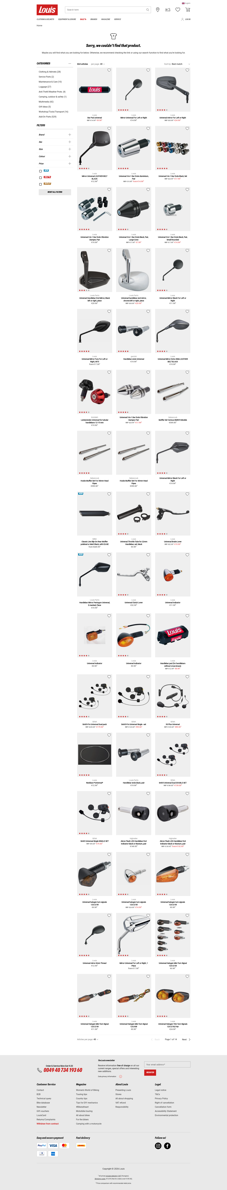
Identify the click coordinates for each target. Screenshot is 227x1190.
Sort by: (167, 64)
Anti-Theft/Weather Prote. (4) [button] (52, 92)
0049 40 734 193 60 (62, 1070)
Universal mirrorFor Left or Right (172, 118)
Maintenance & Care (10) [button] (50, 82)
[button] (186, 3)
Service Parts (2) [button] (46, 77)
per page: (95, 64)
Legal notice (160, 1090)
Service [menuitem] (117, 19)
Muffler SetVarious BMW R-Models (173, 420)
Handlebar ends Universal (133, 359)
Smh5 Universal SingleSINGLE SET (95, 841)
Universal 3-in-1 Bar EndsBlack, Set (173, 176)
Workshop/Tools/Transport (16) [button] (53, 111)
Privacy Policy (161, 1098)
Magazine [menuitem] (105, 19)
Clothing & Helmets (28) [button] (50, 72)
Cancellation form (163, 1107)
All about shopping (124, 1098)
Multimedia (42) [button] (46, 101)
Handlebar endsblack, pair (134, 783)
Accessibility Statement (166, 1111)
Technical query (44, 1098)
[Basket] (187, 10)
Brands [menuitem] (93, 19)
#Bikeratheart (82, 1107)
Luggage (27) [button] (45, 87)
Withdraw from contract (48, 1123)
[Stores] (157, 10)
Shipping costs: (100, 1179)
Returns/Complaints (46, 1119)
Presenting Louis (123, 1090)
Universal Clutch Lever (134, 603)
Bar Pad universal (94, 118)
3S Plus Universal (173, 724)
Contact (40, 1090)
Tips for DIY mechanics (87, 1102)
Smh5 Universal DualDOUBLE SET (173, 783)
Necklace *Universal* (94, 783)
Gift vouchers (43, 1111)
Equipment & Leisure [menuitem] (67, 19)
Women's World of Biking (87, 1090)
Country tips (81, 1098)
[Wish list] (177, 10)
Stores (118, 1094)
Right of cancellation (164, 1102)
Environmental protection (166, 1115)
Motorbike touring (84, 1111)
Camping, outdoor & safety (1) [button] (53, 96)
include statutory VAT (113, 1176)
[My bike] (167, 10)
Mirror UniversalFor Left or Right (133, 118)
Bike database (43, 1102)
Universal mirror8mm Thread (94, 963)
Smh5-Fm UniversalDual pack (94, 724)
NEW (46, 170)
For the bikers (82, 1119)
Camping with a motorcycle (88, 1123)
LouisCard (41, 1115)
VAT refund (120, 1102)
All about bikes (83, 1115)
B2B (38, 1094)
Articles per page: (85, 1039)
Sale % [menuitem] (83, 19)
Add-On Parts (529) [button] (47, 116)
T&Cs (157, 1094)
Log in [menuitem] (187, 19)
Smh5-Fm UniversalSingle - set (133, 724)
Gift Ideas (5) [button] (45, 106)
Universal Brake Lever (173, 542)
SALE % (47, 177)
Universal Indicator (172, 603)
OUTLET (47, 184)
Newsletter (41, 1107)
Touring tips (81, 1094)
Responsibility (121, 1107)
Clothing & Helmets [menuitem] (45, 19)
